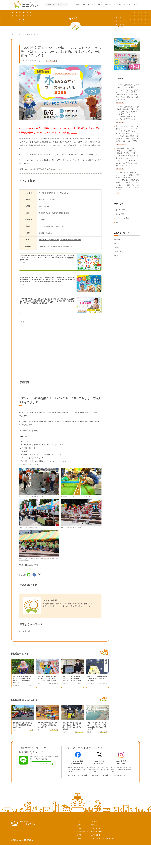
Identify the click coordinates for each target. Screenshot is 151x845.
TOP (78, 821)
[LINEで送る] (28, 575)
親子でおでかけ (34, 34)
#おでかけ (118, 243)
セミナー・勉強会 (122, 218)
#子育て (117, 247)
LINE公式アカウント (98, 831)
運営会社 (94, 825)
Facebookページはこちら (76, 775)
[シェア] (34, 575)
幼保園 (134, 4)
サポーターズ (95, 828)
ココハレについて (97, 821)
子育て (78, 4)
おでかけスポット (123, 4)
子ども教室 (120, 214)
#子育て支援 (118, 251)
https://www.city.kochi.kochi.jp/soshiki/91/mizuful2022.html (60, 240)
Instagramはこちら (120, 775)
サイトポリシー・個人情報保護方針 (102, 838)
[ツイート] (39, 575)
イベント (86, 4)
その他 (118, 222)
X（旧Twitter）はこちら (98, 775)
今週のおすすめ (109, 4)
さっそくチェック (41, 764)
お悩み (93, 4)
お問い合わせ (95, 835)
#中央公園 (22, 631)
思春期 (99, 4)
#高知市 (31, 631)
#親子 (116, 256)
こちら (74, 132)
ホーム (13, 34)
